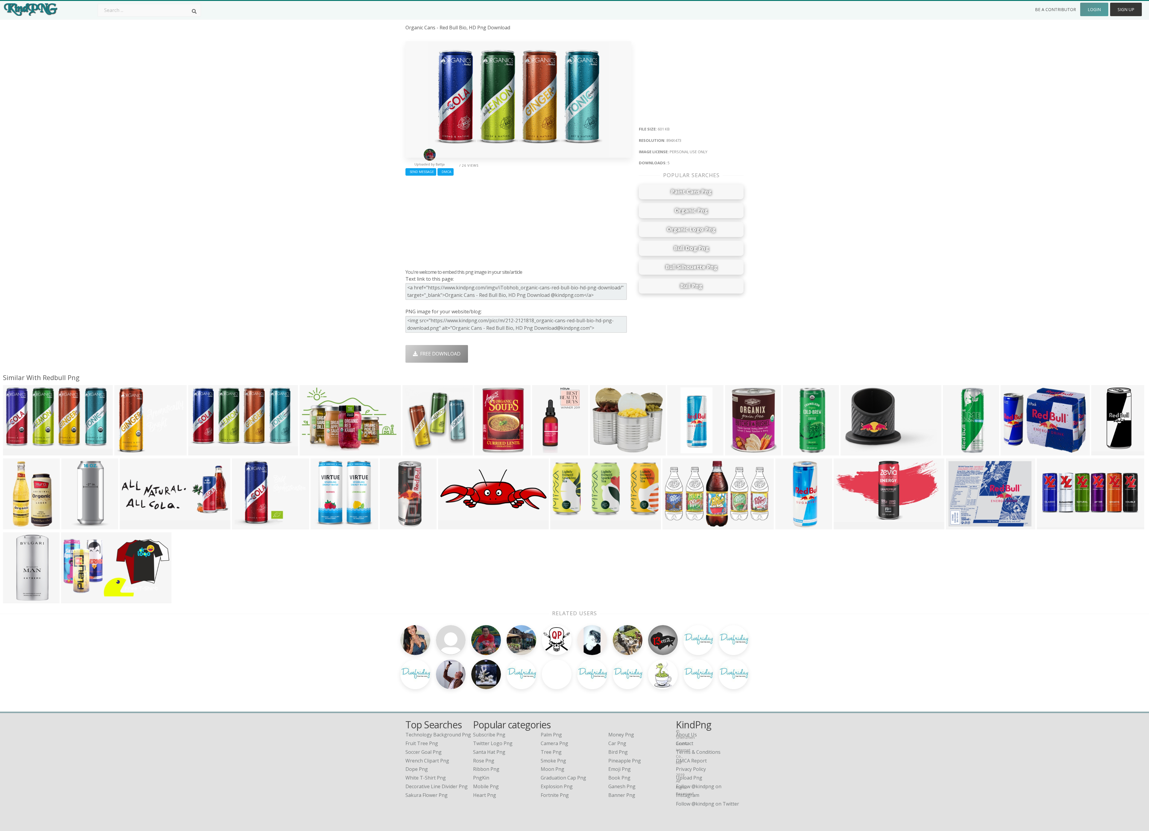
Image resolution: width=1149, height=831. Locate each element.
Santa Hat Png (489, 752)
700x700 (736, 451)
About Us (686, 734)
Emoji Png (619, 769)
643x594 (601, 451)
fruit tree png (421, 743)
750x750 (543, 451)
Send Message (421, 171)
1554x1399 (128, 451)
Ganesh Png (622, 786)
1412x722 (846, 525)
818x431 (72, 599)
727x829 (794, 451)
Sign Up (1126, 9)
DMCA (445, 171)
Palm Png (551, 734)
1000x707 (958, 525)
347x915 (786, 525)
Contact (684, 743)
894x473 (14, 451)
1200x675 (1049, 525)
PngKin (481, 777)
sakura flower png (426, 795)
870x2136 (1103, 451)
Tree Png (551, 752)
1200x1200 (680, 451)
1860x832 (132, 525)
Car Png (617, 743)
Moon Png (552, 769)
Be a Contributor (1055, 9)
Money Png (621, 734)
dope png (416, 769)
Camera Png (554, 743)
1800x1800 (487, 451)
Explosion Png (557, 786)
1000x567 (562, 525)
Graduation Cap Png (563, 777)
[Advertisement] (518, 221)
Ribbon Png (486, 769)
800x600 (1012, 451)
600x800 (14, 525)
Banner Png (621, 795)
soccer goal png (423, 752)
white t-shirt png (425, 777)
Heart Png (484, 795)
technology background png (438, 734)
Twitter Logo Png (493, 743)
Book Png (619, 777)
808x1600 (392, 525)
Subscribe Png (489, 734)
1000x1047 (324, 525)
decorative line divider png (436, 786)
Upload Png (689, 777)
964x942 (72, 525)
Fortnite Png (555, 795)
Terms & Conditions (698, 752)
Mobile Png (486, 786)
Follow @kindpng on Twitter (707, 803)
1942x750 (450, 525)
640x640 (851, 451)
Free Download (439, 353)
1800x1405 (16, 599)
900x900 (413, 451)
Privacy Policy (691, 769)
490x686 (954, 451)
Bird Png (618, 752)
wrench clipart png (427, 760)
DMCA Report (691, 760)
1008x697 (312, 451)
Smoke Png (553, 760)
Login (1094, 9)
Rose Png (483, 760)
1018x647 (674, 525)
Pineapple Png (624, 760)
